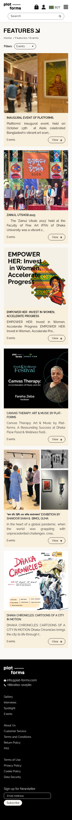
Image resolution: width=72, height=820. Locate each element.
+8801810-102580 (18, 685)
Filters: (8, 46)
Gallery (8, 696)
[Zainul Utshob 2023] (36, 180)
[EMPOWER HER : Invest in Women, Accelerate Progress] (36, 277)
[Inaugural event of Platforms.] (36, 83)
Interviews (10, 702)
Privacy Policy (13, 765)
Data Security (12, 777)
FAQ (6, 748)
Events (34, 37)
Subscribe (13, 802)
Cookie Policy (12, 771)
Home (8, 37)
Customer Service (15, 731)
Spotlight (9, 708)
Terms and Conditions (17, 736)
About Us (10, 725)
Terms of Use (12, 759)
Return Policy (12, 742)
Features (21, 37)
